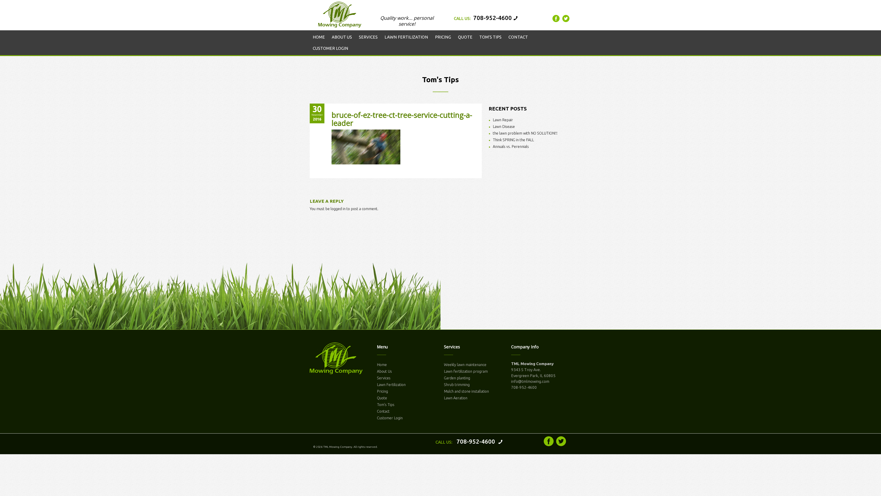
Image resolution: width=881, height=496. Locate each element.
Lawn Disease (504, 126)
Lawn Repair (503, 120)
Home (382, 365)
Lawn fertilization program (466, 371)
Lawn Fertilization (391, 385)
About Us (384, 371)
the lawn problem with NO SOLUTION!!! (525, 133)
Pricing (382, 391)
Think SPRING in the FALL (513, 140)
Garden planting (457, 378)
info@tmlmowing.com (530, 381)
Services (383, 378)
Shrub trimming (457, 385)
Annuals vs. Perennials (511, 146)
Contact (383, 411)
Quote (382, 398)
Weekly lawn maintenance (465, 365)
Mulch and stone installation (466, 391)
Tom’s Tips (385, 405)
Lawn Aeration (455, 398)
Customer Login (390, 418)
